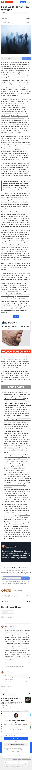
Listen (28, 18)
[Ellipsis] (30, 626)
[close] (27, 713)
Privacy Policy (17, 751)
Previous (6, 601)
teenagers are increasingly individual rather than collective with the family (15, 114)
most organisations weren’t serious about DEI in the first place (17, 439)
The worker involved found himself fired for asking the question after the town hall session (17, 420)
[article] (16, 702)
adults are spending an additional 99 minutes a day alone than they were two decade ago (15, 173)
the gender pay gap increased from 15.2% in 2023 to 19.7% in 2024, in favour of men (17, 446)
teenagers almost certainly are (10, 204)
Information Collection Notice (21, 749)
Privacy (15, 759)
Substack (8, 766)
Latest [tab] (7, 694)
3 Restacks (19, 590)
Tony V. (6, 672)
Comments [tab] (5, 612)
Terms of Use (24, 748)
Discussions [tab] (13, 694)
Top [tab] (3, 694)
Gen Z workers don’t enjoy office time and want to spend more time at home (15, 216)
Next (27, 601)
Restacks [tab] (11, 612)
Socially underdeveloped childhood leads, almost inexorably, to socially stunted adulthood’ (14, 151)
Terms (19, 759)
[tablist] (8, 612)
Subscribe (23, 2)
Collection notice (26, 759)
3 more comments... (6, 686)
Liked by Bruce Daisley (11, 628)
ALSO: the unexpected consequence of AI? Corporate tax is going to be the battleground (11, 702)
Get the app (24, 763)
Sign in (28, 2)
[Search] (29, 693)
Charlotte (7, 626)
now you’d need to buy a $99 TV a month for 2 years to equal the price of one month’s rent (17, 517)
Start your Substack (12, 763)
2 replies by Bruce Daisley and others (15, 666)
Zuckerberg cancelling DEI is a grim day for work (11, 699)
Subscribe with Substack (17, 744)
